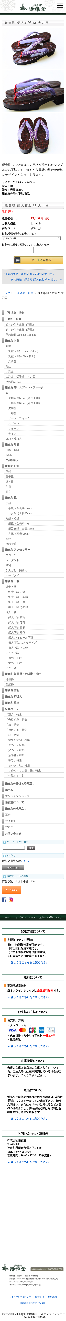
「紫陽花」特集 (15, 755)
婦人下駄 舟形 (16, 632)
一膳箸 (12, 413)
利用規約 (52, 1297)
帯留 (8, 565)
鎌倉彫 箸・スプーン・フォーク (24, 387)
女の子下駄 (15, 663)
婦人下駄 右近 (16, 617)
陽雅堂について (14, 802)
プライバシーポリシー (20, 1297)
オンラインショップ (17, 796)
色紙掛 (10, 684)
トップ (6, 293)
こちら (25, 860)
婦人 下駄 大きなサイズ (22, 642)
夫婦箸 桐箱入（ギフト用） (24, 398)
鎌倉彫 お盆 (12, 340)
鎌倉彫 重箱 (12, 702)
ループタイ (12, 575)
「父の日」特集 (15, 750)
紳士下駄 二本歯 (18, 596)
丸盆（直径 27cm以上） (22, 356)
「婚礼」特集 (13, 319)
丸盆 (8, 346)
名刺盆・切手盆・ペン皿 (20, 376)
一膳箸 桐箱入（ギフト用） (24, 403)
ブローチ (11, 555)
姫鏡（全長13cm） (19, 523)
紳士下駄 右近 (16, 591)
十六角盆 (11, 361)
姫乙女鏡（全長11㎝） (21, 528)
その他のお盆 (14, 381)
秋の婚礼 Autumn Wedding (21, 334)
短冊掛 (10, 679)
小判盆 (10, 371)
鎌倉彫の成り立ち (16, 808)
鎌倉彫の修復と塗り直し (20, 783)
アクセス (10, 821)
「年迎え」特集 (15, 775)
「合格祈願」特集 (16, 719)
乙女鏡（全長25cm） (20, 513)
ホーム (9, 789)
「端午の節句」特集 (18, 740)
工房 (7, 814)
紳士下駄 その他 (18, 607)
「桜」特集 (12, 734)
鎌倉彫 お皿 (12, 465)
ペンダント (12, 560)
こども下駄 (12, 652)
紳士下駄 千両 (16, 602)
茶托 (8, 471)
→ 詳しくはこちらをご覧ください (28, 962)
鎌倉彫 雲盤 (12, 690)
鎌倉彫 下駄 (12, 581)
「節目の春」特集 (16, 729)
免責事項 (39, 1297)
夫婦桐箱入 (12, 460)
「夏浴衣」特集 (23, 293)
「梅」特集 (12, 724)
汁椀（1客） (13, 450)
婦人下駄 (11, 612)
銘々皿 (10, 481)
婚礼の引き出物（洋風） (20, 329)
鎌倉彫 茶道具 (13, 696)
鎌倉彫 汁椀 (12, 444)
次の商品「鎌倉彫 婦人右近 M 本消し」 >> (36, 279)
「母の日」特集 (15, 745)
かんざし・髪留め (16, 570)
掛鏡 (8, 538)
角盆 (8, 366)
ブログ (9, 827)
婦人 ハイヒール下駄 (20, 637)
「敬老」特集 (14, 760)
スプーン (13, 423)
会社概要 (35, 924)
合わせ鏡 (11, 543)
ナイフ (12, 433)
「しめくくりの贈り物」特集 (23, 770)
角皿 (8, 486)
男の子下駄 (15, 657)
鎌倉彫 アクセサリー (17, 549)
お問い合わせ (13, 833)
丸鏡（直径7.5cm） (19, 533)
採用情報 (47, 924)
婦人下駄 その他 (18, 647)
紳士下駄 (11, 586)
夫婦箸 (12, 408)
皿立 (8, 491)
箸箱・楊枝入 (14, 438)
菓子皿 (10, 476)
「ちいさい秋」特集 (18, 765)
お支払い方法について (50, 917)
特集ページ (12, 709)
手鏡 (8, 503)
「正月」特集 (14, 714)
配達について (20, 924)
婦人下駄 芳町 (16, 622)
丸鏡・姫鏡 (12, 518)
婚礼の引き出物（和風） (20, 324)
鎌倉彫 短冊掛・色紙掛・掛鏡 (23, 673)
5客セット (12, 455)
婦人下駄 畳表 (16, 627)
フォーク (13, 428)
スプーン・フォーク (18, 418)
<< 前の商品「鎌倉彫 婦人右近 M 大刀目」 (29, 274)
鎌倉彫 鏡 (11, 497)
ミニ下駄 (11, 668)
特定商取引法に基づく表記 (33, 1303)
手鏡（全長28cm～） (20, 508)
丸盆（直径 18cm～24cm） (24, 351)
